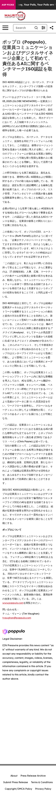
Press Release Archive (33, 775)
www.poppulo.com (12, 602)
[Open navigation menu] (5, 28)
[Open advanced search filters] (43, 27)
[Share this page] (51, 28)
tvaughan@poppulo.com (16, 617)
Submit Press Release (15, 782)
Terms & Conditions (42, 782)
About (13, 775)
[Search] (36, 27)
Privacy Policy (43, 788)
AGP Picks (8, 4)
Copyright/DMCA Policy (18, 788)
